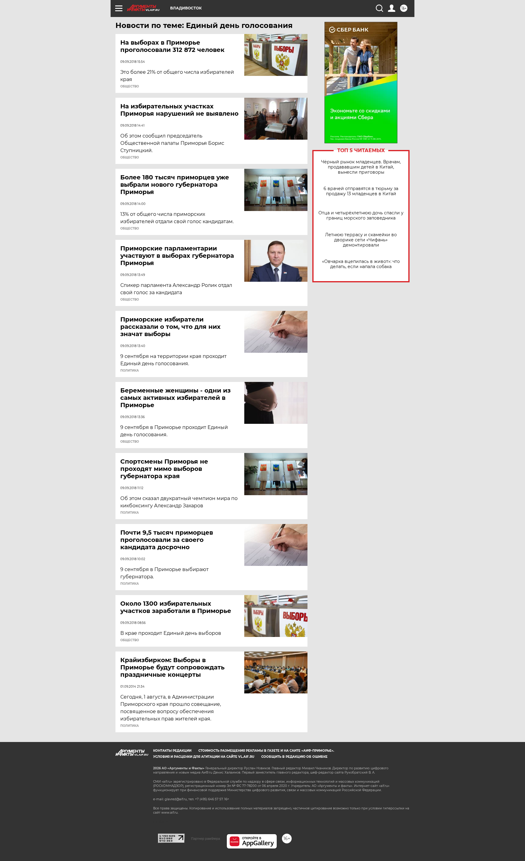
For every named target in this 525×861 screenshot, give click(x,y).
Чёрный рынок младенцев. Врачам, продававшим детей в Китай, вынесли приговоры (361, 167)
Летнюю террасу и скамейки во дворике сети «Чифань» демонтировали (361, 240)
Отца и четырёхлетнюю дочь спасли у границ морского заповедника (360, 215)
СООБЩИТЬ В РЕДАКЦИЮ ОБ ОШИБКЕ (294, 757)
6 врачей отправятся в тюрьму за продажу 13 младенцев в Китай (361, 191)
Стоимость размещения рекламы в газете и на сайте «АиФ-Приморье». (266, 751)
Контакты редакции (172, 751)
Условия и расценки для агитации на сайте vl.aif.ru (203, 757)
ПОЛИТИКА (129, 370)
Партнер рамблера (205, 838)
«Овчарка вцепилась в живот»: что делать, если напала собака (361, 264)
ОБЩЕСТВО (129, 86)
